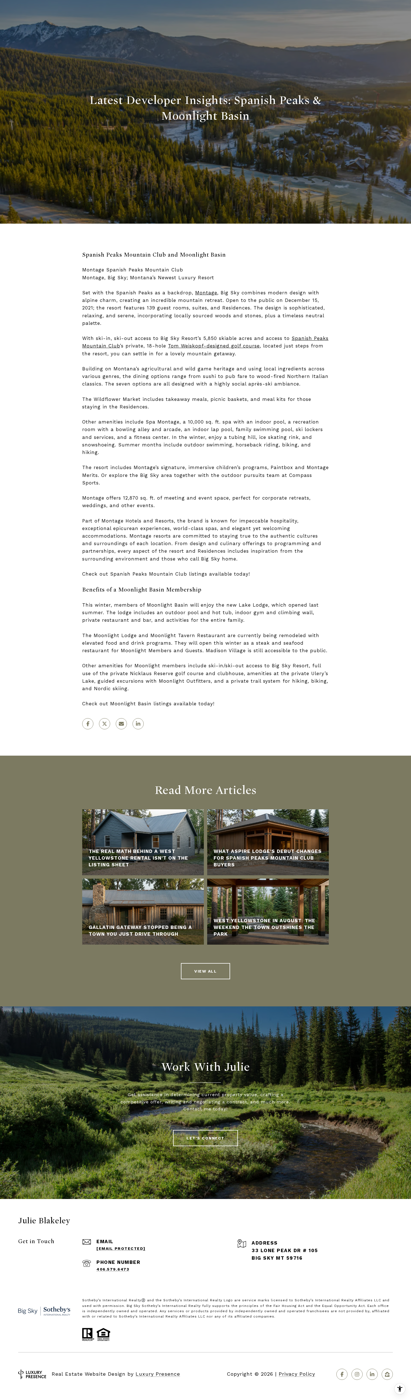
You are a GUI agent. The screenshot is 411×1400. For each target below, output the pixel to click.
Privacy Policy (297, 1374)
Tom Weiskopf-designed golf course (214, 346)
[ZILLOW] (387, 1374)
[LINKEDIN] (372, 1374)
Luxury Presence (158, 1374)
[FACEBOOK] (342, 1374)
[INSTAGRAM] (357, 1374)
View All (205, 971)
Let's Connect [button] (205, 1138)
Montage (206, 292)
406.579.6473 (112, 1269)
